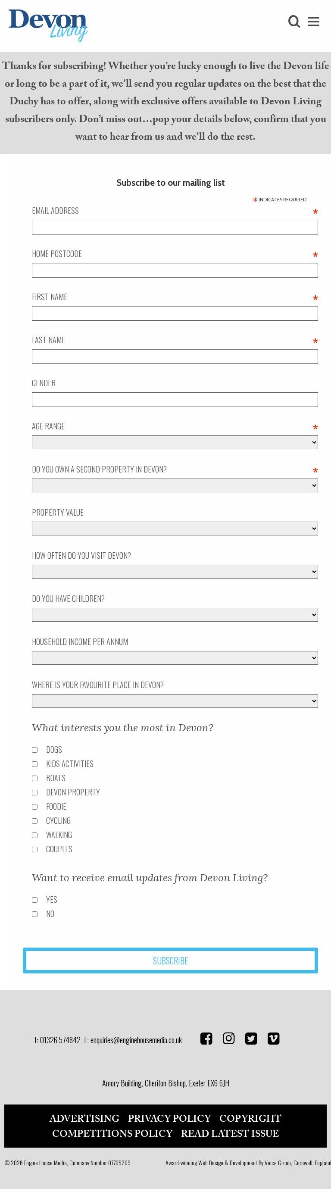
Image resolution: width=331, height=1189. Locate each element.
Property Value (58, 512)
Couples (59, 848)
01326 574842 (60, 1039)
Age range (175, 426)
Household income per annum (80, 641)
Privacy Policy (169, 1119)
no (50, 913)
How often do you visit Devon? (81, 555)
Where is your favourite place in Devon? (98, 684)
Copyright (250, 1119)
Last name (175, 340)
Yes (51, 899)
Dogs (54, 749)
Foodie (56, 806)
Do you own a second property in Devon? (175, 469)
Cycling (58, 820)
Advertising (84, 1119)
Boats (56, 777)
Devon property (73, 792)
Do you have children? (68, 598)
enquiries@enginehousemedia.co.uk (136, 1039)
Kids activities (70, 763)
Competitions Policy (112, 1134)
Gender (44, 383)
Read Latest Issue (230, 1134)
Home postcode (175, 253)
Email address (175, 210)
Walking (59, 834)
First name (175, 296)
